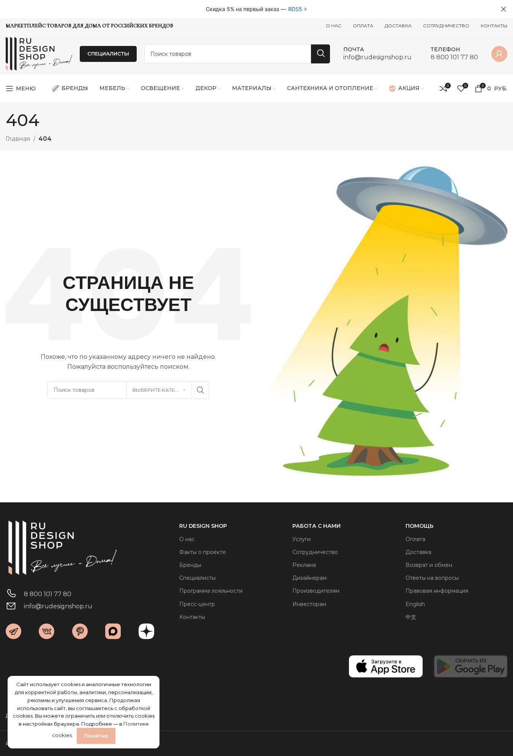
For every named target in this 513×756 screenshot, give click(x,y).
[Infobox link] (377, 53)
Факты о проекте (202, 552)
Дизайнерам (309, 577)
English (415, 604)
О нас (187, 539)
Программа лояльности (211, 590)
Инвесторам (309, 604)
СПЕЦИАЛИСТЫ (108, 54)
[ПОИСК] (320, 53)
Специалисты (197, 577)
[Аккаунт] (499, 54)
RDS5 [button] (295, 9)
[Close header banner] (503, 9)
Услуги (301, 539)
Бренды (190, 565)
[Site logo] (39, 53)
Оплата (415, 539)
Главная (18, 138)
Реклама (304, 565)
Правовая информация (437, 590)
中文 (411, 617)
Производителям (315, 590)
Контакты (192, 617)
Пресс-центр (197, 604)
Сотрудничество (315, 552)
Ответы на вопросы (432, 577)
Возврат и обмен (429, 565)
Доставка (418, 552)
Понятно (96, 735)
